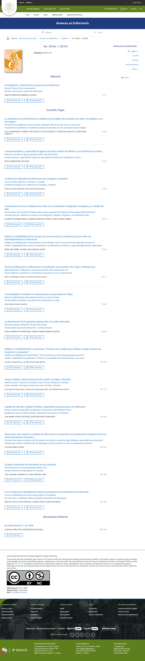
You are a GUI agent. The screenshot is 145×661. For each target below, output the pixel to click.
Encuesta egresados (36, 608)
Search (126, 78)
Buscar (46, 15)
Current (136, 56)
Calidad (62, 608)
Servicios (133, 9)
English (134, 51)
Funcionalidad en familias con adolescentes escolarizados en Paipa (39, 297)
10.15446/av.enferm (19, 592)
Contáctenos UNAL (7, 611)
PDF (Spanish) (15, 101)
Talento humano (65, 614)
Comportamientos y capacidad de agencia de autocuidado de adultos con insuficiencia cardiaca (53, 154)
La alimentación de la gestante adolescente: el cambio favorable (37, 324)
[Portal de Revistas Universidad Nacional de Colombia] (8, 38)
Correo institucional (50, 9)
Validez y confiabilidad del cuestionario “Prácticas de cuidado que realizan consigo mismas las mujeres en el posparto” (53, 353)
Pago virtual (34, 611)
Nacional (21, 2)
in (71, 634)
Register (48, 33)
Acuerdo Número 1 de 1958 (19, 525)
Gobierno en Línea (123, 611)
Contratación (93, 608)
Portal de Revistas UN (27, 38)
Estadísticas (34, 614)
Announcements (132, 65)
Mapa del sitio (30, 628)
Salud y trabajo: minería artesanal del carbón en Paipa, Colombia (38, 382)
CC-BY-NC (19, 564)
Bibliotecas (29, 2)
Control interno (64, 611)
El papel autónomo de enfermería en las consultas (30, 467)
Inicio (27, 15)
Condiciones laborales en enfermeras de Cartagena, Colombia (36, 182)
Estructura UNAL (65, 9)
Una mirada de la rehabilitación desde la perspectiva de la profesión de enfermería (46, 495)
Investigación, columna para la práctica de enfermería (32, 88)
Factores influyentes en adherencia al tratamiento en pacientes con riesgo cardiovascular (50, 270)
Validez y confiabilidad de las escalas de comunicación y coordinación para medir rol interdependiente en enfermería (53, 241)
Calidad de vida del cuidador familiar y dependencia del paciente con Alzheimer (45, 410)
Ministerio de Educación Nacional (128, 614)
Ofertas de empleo (36, 617)
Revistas (36, 15)
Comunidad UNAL (110, 9)
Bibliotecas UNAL (57, 15)
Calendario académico (33, 9)
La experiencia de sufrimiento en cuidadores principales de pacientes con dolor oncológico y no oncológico (54, 123)
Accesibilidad (61, 628)
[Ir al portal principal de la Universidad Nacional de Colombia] (9, 7)
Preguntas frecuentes (8, 614)
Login (100, 33)
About (134, 69)
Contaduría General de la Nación (127, 608)
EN (141, 9)
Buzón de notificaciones (96, 614)
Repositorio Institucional (74, 15)
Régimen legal (93, 611)
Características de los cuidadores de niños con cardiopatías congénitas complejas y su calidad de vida (54, 210)
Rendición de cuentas (66, 617)
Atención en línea (7, 608)
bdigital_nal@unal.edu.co (87, 648)
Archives (64, 38)
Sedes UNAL (136, 3)
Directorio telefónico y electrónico (45, 628)
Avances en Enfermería (72, 23)
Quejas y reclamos (7, 617)
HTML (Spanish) (35, 101)
